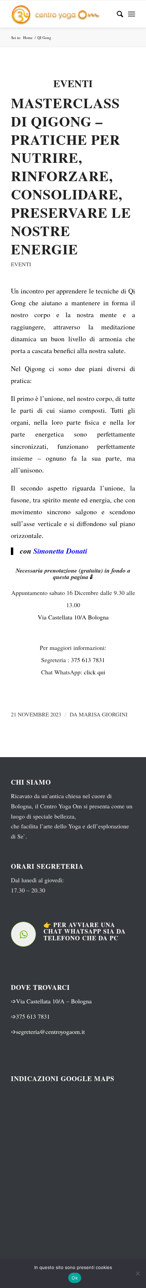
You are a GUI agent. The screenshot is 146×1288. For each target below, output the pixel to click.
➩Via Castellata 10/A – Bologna (51, 1001)
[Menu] (131, 14)
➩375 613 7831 (30, 1016)
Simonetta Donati (60, 550)
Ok (75, 1278)
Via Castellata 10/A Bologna (73, 617)
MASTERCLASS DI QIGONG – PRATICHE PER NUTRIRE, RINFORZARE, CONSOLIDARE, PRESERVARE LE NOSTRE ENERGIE (71, 176)
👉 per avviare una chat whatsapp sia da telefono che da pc (84, 931)
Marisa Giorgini (103, 714)
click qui (94, 672)
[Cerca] (116, 13)
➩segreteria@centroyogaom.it (48, 1031)
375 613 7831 (88, 660)
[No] (137, 1273)
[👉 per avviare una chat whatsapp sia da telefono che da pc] (23, 934)
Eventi (21, 264)
